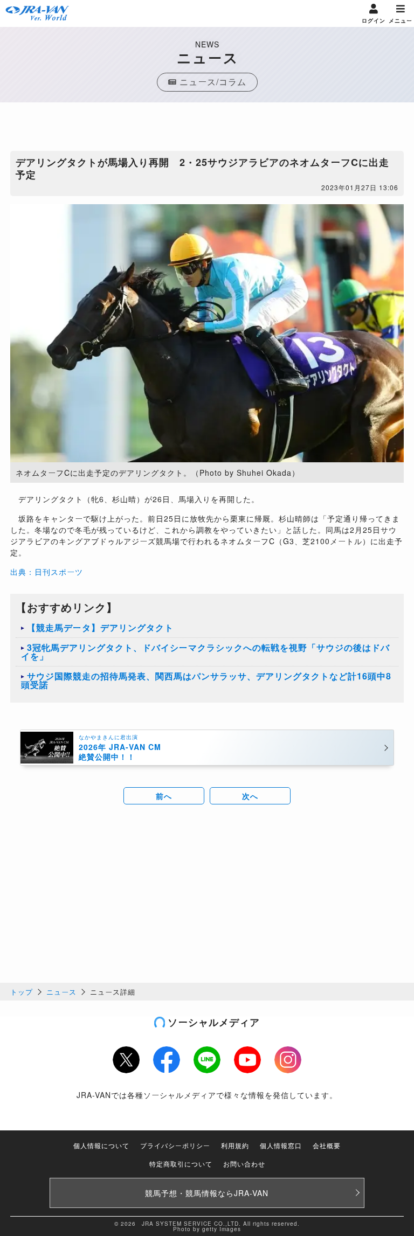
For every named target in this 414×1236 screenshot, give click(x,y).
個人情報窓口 (281, 1145)
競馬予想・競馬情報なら (206, 1193)
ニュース (61, 991)
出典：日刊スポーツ (46, 571)
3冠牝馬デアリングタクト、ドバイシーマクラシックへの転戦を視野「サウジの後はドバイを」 (205, 651)
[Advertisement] (207, 129)
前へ (164, 795)
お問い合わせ (244, 1163)
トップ (21, 991)
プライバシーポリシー (175, 1145)
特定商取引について (180, 1163)
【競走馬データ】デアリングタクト (100, 627)
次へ (250, 795)
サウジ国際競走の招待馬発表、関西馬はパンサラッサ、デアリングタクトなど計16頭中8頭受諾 (206, 680)
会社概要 (327, 1145)
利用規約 (235, 1145)
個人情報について (101, 1145)
